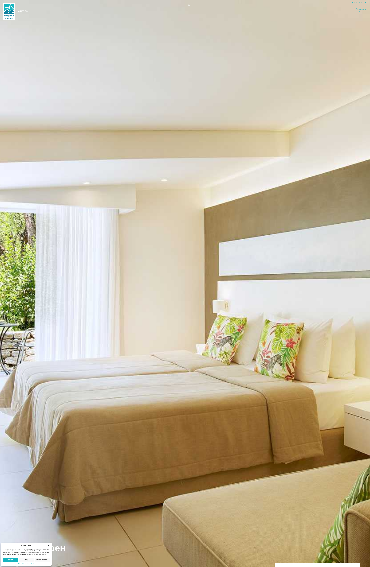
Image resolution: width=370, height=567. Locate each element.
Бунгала (22, 11)
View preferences (42, 559)
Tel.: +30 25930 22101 (359, 2)
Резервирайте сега (361, 10)
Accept (10, 559)
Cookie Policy (22, 563)
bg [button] (189, 5)
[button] (49, 545)
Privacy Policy (30, 563)
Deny (26, 559)
